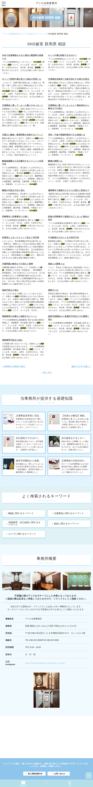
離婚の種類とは (55, 161)
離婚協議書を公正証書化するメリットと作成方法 (22, 162)
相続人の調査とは (56, 264)
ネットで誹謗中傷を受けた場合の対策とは (21, 79)
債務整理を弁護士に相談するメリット (19, 316)
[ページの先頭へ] (89, 775)
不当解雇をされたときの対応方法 (63, 237)
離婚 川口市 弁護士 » (81, 366)
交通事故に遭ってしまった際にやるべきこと (22, 105)
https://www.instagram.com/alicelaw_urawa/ (45, 663)
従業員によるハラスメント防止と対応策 (20, 237)
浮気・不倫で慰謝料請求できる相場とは (66, 135)
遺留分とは (53, 290)
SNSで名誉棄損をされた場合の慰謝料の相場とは (22, 57)
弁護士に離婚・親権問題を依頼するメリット (22, 135)
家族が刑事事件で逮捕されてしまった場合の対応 (68, 218)
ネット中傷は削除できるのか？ (62, 55)
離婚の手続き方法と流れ (13, 190)
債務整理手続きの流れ (12, 340)
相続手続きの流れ (10, 290)
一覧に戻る (46, 372)
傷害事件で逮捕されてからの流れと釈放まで (68, 190)
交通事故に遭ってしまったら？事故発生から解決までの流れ (68, 107)
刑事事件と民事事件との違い (15, 216)
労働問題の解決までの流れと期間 (17, 264)
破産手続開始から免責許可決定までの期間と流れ (68, 318)
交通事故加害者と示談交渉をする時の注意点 (68, 79)
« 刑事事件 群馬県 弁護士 (14, 366)
